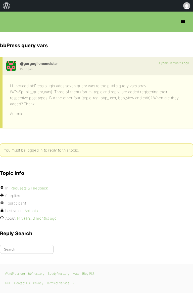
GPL (8, 283)
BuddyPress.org (58, 273)
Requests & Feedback (29, 188)
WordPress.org (15, 273)
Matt (76, 273)
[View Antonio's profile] (11, 66)
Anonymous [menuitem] (186, 6)
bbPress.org (8, 22)
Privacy (38, 283)
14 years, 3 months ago (173, 63)
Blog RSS (88, 273)
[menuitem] (6, 6)
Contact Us (22, 283)
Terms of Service (57, 283)
